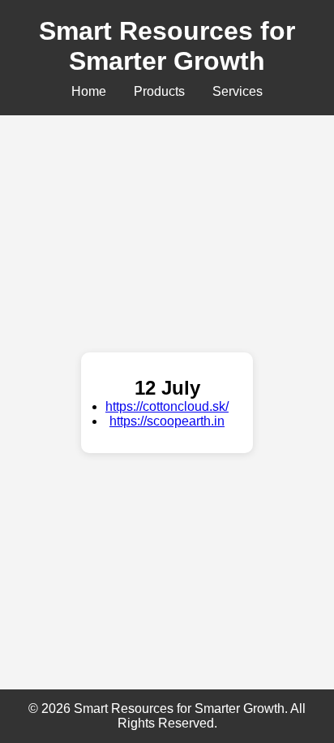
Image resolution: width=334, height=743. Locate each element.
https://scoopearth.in (167, 421)
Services (237, 91)
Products (159, 91)
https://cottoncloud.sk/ (167, 406)
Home (88, 91)
